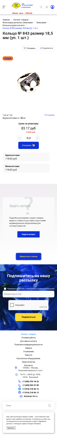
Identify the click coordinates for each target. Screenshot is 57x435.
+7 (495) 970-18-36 (30, 381)
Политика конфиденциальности (28, 345)
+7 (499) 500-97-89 (30, 385)
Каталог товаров (28, 334)
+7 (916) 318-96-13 (30, 389)
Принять (11, 428)
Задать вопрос (28, 234)
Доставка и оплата (28, 341)
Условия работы (28, 338)
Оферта (28, 348)
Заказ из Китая (28, 362)
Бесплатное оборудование (28, 358)
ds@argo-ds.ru (30, 396)
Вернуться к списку (28, 256)
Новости (28, 355)
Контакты (28, 365)
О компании (28, 351)
